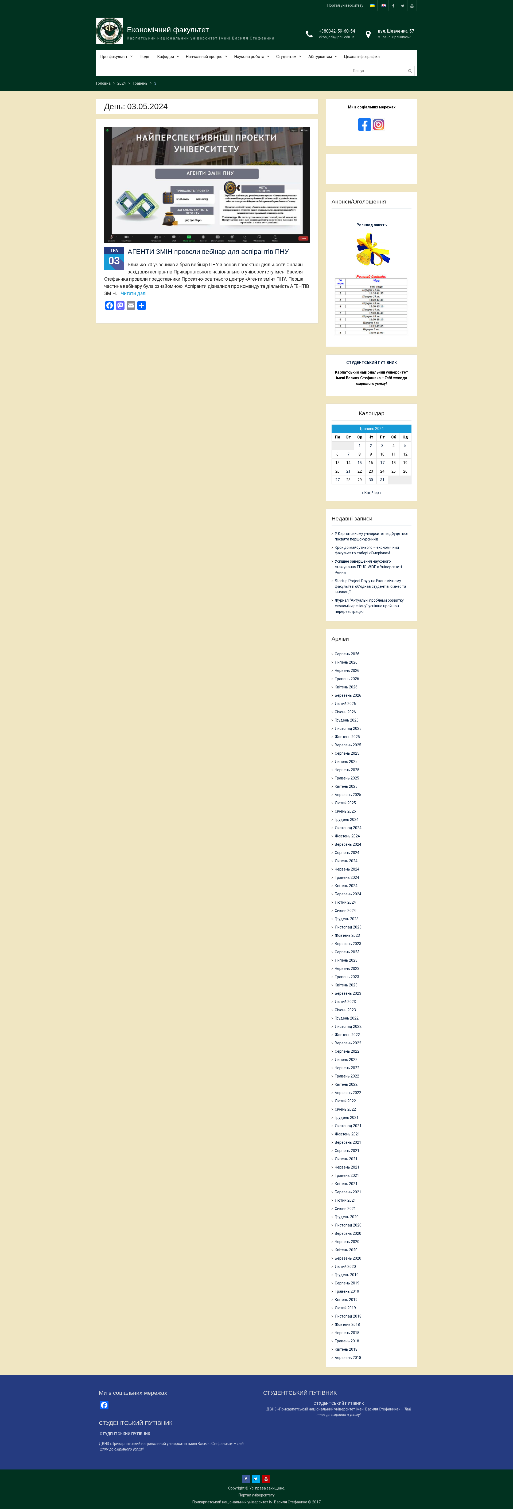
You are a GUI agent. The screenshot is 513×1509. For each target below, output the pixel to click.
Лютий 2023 (345, 1002)
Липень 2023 (346, 960)
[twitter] (402, 5)
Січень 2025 (345, 811)
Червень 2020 (347, 1242)
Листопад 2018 (348, 1316)
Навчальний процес (204, 56)
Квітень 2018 (346, 1349)
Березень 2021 (348, 1192)
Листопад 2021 (348, 1126)
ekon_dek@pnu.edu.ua (337, 37)
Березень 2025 (348, 795)
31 (382, 480)
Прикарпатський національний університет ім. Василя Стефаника (249, 1502)
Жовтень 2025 (347, 737)
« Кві (366, 493)
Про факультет (113, 56)
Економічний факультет (168, 30)
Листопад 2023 (348, 927)
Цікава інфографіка (362, 56)
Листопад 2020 (348, 1225)
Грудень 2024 (347, 819)
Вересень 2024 (348, 844)
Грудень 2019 (347, 1275)
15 (359, 463)
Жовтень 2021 (347, 1134)
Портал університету (345, 5)
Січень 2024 (345, 910)
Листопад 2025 (348, 728)
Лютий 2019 (345, 1308)
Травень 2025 (347, 778)
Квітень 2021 (346, 1184)
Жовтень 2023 (347, 935)
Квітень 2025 (346, 786)
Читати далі (133, 293)
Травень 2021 (347, 1175)
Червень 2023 (347, 968)
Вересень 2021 (348, 1142)
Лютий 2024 (345, 902)
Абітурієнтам (320, 56)
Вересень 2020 (348, 1233)
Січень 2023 (345, 1010)
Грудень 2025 (347, 720)
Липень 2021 (346, 1159)
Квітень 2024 (346, 886)
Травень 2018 (347, 1341)
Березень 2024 (348, 894)
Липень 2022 (346, 1059)
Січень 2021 (345, 1208)
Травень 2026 (347, 679)
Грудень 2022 (347, 1018)
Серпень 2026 (347, 654)
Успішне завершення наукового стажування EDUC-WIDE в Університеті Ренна (368, 567)
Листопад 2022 (348, 1026)
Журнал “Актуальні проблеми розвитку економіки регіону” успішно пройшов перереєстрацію (369, 606)
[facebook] (393, 5)
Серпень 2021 (347, 1151)
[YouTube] (412, 5)
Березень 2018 (348, 1357)
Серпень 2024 (347, 852)
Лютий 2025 (345, 803)
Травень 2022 (347, 1076)
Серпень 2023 (347, 952)
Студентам (286, 56)
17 (382, 463)
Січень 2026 (345, 712)
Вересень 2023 (348, 944)
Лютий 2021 (345, 1200)
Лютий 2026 (345, 703)
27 (337, 480)
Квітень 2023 (346, 985)
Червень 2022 (347, 1068)
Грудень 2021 (347, 1117)
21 (348, 471)
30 (371, 480)
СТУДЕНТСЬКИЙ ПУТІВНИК (371, 362)
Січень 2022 (345, 1109)
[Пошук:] (383, 71)
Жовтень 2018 (347, 1324)
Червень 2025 (347, 770)
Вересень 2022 (348, 1043)
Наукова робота (249, 56)
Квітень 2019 (346, 1300)
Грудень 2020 (347, 1217)
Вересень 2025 (348, 745)
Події (144, 56)
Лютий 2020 (345, 1266)
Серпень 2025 (347, 753)
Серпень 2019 (347, 1283)
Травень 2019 (347, 1291)
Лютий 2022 (345, 1101)
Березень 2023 (348, 993)
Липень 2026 (346, 662)
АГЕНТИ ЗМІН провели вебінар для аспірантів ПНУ (208, 251)
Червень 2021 (347, 1167)
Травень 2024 (347, 877)
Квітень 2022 (346, 1084)
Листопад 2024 (348, 828)
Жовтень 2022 (347, 1035)
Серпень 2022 (347, 1051)
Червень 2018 (347, 1333)
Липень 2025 (346, 761)
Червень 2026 (347, 670)
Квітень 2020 (346, 1250)
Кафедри (165, 56)
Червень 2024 (347, 869)
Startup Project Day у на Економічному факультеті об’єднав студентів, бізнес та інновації (370, 586)
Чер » (377, 493)
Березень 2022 (348, 1093)
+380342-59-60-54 (337, 31)
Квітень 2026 (346, 687)
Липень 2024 (346, 861)
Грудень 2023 (347, 919)
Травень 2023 (347, 977)
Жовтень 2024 (347, 836)
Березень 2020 (348, 1258)
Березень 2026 (348, 695)
